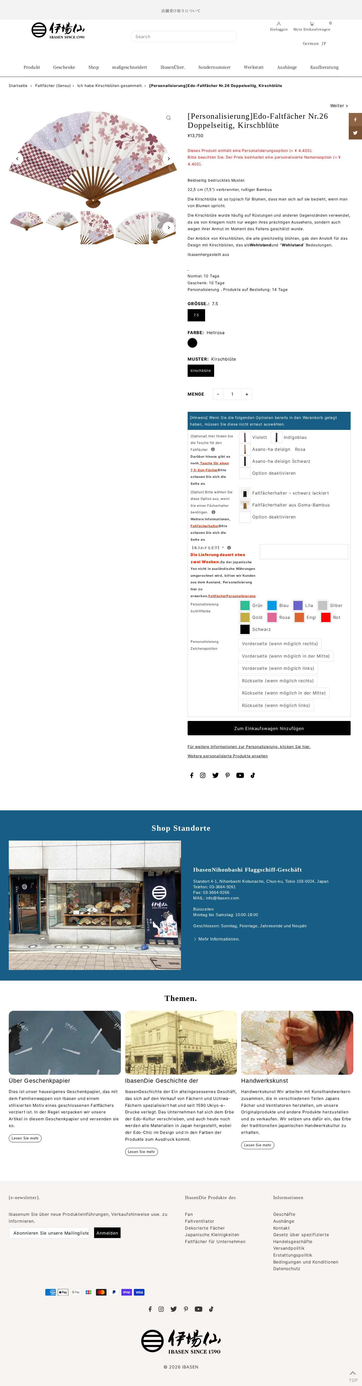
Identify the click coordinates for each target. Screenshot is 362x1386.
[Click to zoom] (168, 118)
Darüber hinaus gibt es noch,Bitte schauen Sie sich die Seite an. (211, 470)
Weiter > (339, 105)
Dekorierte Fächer (205, 1228)
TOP (353, 1379)
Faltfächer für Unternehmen (215, 1241)
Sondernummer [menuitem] (214, 67)
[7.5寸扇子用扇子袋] (213, 449)
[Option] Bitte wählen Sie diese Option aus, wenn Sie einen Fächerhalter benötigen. (214, 515)
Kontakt (281, 1228)
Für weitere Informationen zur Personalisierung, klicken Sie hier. (249, 746)
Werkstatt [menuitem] (254, 67)
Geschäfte (284, 1214)
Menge (196, 394)
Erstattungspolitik (292, 1255)
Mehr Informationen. (219, 939)
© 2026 (181, 1367)
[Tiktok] (253, 776)
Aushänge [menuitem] (287, 67)
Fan (189, 1214)
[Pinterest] (228, 776)
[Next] (168, 159)
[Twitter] (215, 776)
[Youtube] (240, 776)
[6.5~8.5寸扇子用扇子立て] (213, 512)
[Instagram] (202, 776)
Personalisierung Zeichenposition (205, 645)
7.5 (196, 315)
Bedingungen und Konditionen (306, 1262)
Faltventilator (199, 1221)
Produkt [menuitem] (32, 67)
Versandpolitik (289, 1248)
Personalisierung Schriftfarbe (205, 607)
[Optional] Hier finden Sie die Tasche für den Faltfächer (214, 460)
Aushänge (283, 1221)
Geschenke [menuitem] (64, 67)
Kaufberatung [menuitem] (324, 67)
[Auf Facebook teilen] (355, 119)
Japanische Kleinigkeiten (212, 1234)
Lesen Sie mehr (25, 1138)
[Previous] (17, 159)
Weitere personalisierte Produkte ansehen (228, 756)
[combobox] (184, 36)
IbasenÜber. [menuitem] (173, 67)
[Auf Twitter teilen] (355, 132)
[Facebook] (191, 776)
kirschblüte (201, 370)
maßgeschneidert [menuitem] (129, 67)
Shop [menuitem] (94, 67)
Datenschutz (287, 1268)
